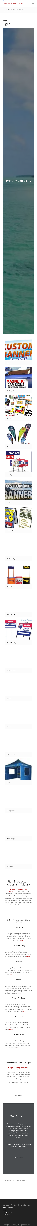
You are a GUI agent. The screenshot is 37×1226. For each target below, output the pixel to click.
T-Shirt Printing (7, 1212)
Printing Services (8, 1207)
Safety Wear (6, 1214)
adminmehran (23, 1181)
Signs (6, 24)
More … (22, 940)
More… (19, 993)
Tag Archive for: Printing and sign (13, 9)
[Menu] (33, 3)
